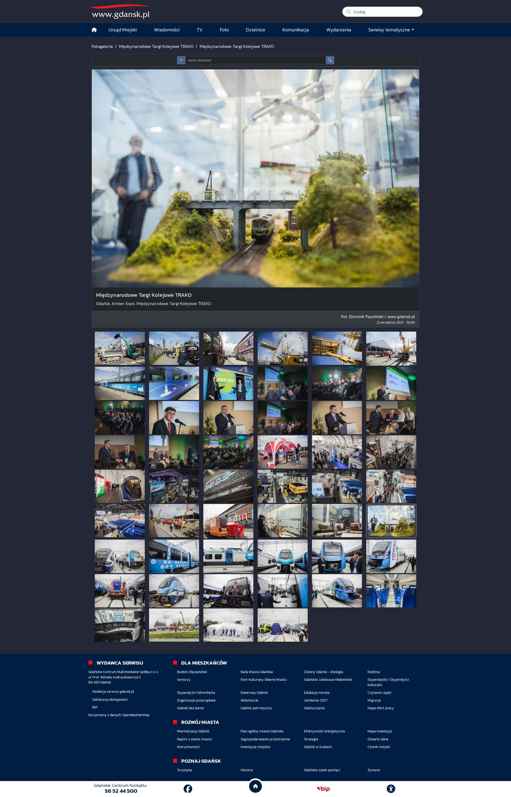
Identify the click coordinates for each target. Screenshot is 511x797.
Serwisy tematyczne (389, 29)
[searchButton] (330, 60)
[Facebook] (188, 789)
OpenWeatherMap (135, 714)
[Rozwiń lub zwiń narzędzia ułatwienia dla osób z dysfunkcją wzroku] (391, 789)
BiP (95, 707)
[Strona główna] (94, 30)
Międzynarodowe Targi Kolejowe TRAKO (156, 46)
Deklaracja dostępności (110, 699)
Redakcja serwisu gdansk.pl (113, 691)
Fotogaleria (102, 46)
